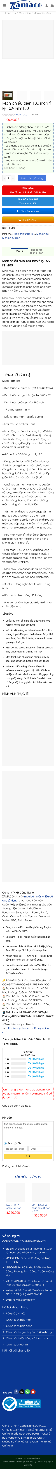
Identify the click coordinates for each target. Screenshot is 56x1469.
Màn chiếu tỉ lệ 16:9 (24, 233)
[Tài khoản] (46, 5)
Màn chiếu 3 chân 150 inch (13, 1206)
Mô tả (19, 251)
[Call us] (27, 1392)
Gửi (28, 1156)
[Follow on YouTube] (33, 1392)
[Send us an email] (21, 1392)
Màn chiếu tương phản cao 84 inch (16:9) (41, 1208)
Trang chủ (10, 12)
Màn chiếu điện (42, 12)
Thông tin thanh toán (36, 251)
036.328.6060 (30, 1290)
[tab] (19, 251)
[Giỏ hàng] (52, 5)
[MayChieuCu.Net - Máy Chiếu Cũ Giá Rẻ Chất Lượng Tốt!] (25, 5)
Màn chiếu (25, 12)
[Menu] (4, 5)
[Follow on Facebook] (16, 1392)
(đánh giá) (22, 114)
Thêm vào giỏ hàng (32, 178)
